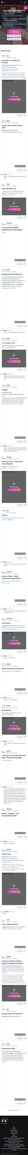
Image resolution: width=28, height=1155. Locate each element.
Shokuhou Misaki (12, 70)
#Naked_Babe (20, 970)
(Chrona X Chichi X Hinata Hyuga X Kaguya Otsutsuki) (12, 962)
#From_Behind (12, 286)
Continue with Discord (15, 39)
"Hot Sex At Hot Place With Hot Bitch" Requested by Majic (14, 756)
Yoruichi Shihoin (11, 1125)
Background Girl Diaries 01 (12, 274)
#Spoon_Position (11, 671)
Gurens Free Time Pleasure (12, 1014)
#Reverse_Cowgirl (18, 404)
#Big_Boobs (14, 858)
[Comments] (19, 115)
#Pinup (17, 466)
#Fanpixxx (19, 65)
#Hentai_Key (11, 970)
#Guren (19, 1016)
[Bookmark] (21, 115)
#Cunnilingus (12, 347)
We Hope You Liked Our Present (11, 61)
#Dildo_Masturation (19, 1120)
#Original (10, 929)
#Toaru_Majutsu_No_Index (10, 69)
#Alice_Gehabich (7, 191)
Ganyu (10, 862)
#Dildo (4, 1120)
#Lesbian (14, 1122)
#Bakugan (15, 191)
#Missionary (5, 193)
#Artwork (4, 929)
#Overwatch (10, 466)
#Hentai (4, 518)
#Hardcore (10, 518)
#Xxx (15, 518)
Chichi (9, 971)
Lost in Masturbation (10, 924)
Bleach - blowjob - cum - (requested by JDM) (11, 814)
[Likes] (25, 115)
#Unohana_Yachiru (16, 132)
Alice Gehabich (12, 195)
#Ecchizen (5, 629)
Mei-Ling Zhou (12, 468)
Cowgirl (5, 390)
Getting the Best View (10, 1113)
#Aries (10, 404)
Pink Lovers (6, 623)
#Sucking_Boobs (7, 1122)
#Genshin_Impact (7, 860)
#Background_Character (9, 288)
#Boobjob (10, 520)
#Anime (10, 629)
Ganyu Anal (6, 854)
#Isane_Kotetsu (6, 132)
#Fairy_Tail (16, 629)
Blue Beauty (6, 710)
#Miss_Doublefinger (8, 715)
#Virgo (18, 626)
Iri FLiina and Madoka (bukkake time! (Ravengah (12, 229)
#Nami (4, 671)
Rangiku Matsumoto (13, 1123)
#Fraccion (5, 347)
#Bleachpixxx (11, 1118)
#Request (21, 968)
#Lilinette (21, 346)
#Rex (10, 67)
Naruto (10, 1060)
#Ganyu (11, 857)
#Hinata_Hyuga (7, 760)
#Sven (20, 929)
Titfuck (4, 515)
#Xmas (14, 67)
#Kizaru (18, 671)
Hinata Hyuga (15, 971)
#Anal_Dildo (9, 1120)
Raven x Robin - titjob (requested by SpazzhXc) (11, 577)
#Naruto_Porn (21, 518)
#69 (19, 713)
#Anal (15, 857)
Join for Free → (14, 32)
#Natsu (4, 627)
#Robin (18, 581)
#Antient (21, 860)
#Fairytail (22, 927)
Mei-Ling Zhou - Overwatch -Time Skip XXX (12, 463)
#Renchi (15, 968)
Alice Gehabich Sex (9, 189)
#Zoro (16, 713)
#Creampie (19, 193)
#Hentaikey (5, 67)
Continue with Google (15, 35)
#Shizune (4, 520)
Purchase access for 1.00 (14, 99)
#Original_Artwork (11, 627)
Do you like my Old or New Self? (12, 126)
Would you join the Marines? (13, 668)
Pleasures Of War (8, 1048)
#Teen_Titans (6, 583)
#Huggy (19, 286)
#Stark (17, 346)
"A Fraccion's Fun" (8, 343)
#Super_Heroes (6, 581)
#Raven (13, 581)
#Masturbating (6, 858)
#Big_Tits (21, 191)
